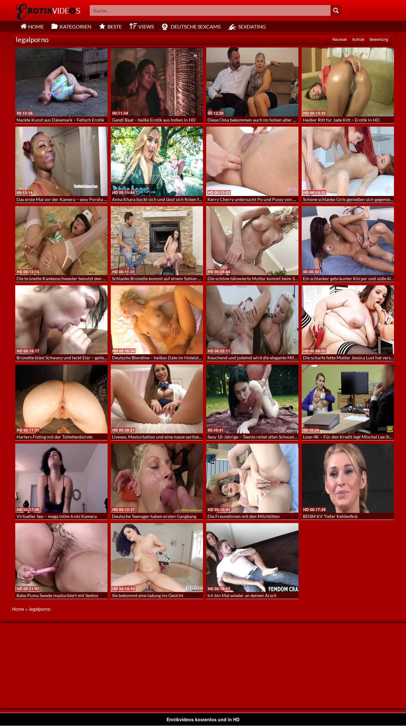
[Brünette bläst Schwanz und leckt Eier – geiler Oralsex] (61, 319)
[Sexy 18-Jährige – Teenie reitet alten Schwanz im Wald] (252, 398)
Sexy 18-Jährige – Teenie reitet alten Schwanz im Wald (260, 436)
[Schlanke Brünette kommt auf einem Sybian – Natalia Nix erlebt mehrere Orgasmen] (157, 240)
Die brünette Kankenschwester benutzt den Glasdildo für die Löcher (83, 278)
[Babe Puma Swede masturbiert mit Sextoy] (61, 557)
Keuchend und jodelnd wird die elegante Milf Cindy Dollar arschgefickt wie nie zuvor (290, 357)
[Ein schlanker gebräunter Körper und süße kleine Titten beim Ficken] (348, 240)
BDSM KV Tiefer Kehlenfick (330, 516)
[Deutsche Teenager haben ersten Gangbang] (157, 478)
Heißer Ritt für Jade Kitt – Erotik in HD (341, 120)
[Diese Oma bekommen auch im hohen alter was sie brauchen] (252, 82)
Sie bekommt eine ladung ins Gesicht (147, 595)
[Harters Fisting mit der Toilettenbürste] (61, 398)
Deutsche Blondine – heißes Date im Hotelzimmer (161, 357)
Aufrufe (358, 39)
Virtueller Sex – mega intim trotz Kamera (56, 516)
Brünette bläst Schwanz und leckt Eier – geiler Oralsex (69, 357)
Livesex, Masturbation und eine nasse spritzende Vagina (166, 436)
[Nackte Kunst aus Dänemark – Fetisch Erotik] (61, 82)
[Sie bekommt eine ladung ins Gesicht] (157, 557)
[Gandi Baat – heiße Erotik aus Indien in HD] (157, 82)
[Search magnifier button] (336, 10)
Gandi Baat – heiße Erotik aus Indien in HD (154, 120)
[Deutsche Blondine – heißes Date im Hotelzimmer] (157, 319)
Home (18, 609)
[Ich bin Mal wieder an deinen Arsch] (252, 557)
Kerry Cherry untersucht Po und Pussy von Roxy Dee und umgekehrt (274, 199)
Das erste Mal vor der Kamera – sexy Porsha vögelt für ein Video (79, 199)
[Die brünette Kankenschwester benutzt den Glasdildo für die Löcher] (61, 240)
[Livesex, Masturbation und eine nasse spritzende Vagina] (157, 398)
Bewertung (379, 39)
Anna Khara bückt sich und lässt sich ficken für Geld (162, 199)
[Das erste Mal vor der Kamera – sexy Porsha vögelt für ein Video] (61, 161)
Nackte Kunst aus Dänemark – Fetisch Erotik (60, 120)
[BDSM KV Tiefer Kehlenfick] (348, 478)
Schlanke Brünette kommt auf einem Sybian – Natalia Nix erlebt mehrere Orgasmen (193, 278)
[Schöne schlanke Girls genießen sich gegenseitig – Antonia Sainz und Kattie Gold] (348, 161)
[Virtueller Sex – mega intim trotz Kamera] (61, 478)
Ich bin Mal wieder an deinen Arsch (242, 595)
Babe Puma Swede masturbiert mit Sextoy (57, 595)
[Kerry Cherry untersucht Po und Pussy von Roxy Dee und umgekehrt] (252, 161)
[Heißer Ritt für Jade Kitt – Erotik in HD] (348, 82)
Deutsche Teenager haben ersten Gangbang (154, 516)
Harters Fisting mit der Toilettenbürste (54, 436)
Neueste (339, 39)
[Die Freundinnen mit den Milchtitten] (252, 478)
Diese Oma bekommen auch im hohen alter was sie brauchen (266, 120)
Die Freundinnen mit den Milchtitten (243, 516)
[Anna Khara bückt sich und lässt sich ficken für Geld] (157, 161)
